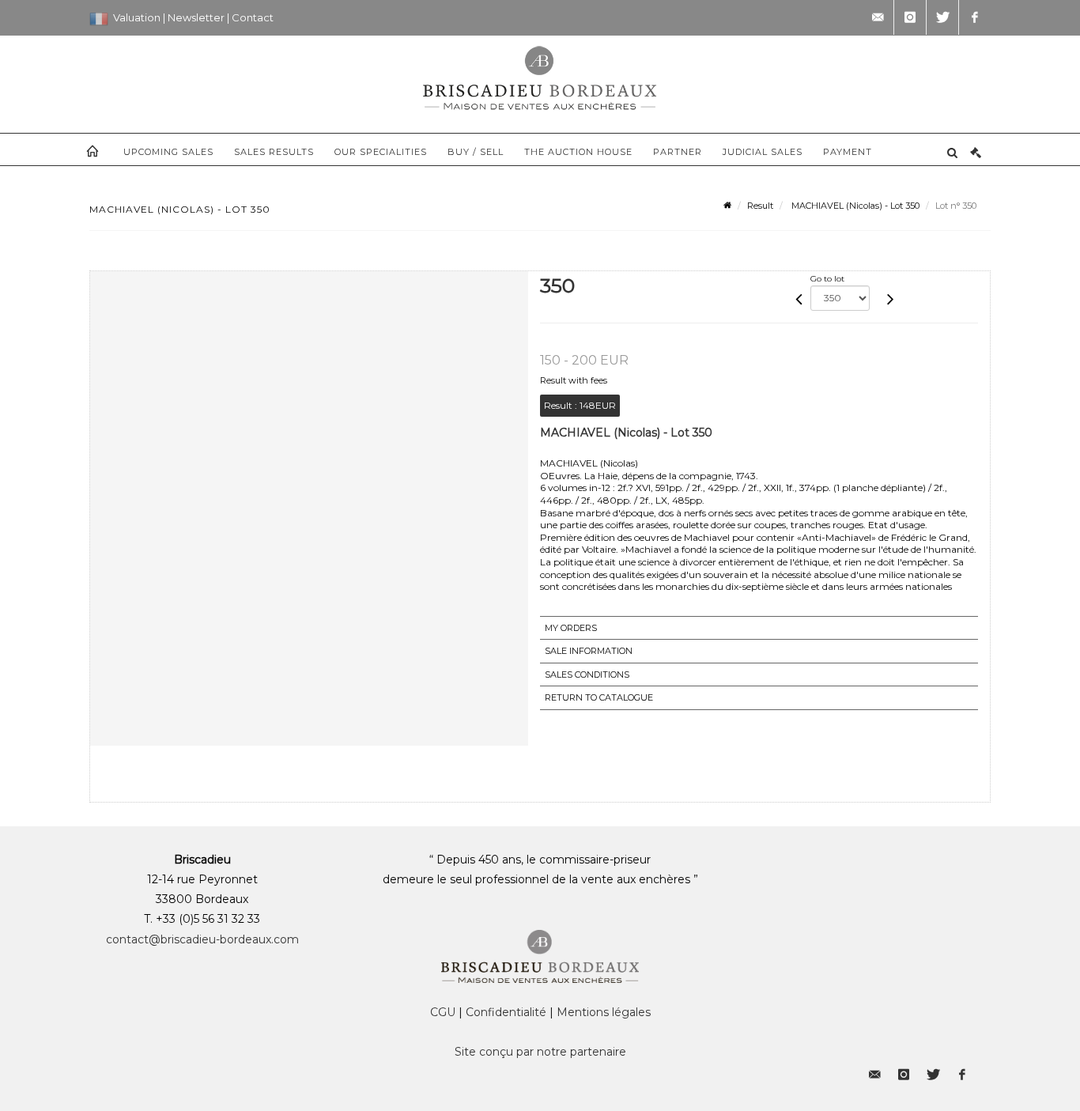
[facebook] (975, 17)
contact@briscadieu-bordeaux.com (202, 939)
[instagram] (910, 17)
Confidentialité (506, 1012)
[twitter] (942, 17)
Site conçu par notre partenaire (540, 1052)
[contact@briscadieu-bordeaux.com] (877, 17)
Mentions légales (604, 1012)
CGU (442, 1012)
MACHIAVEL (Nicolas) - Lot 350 (854, 205)
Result (760, 205)
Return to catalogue (599, 697)
